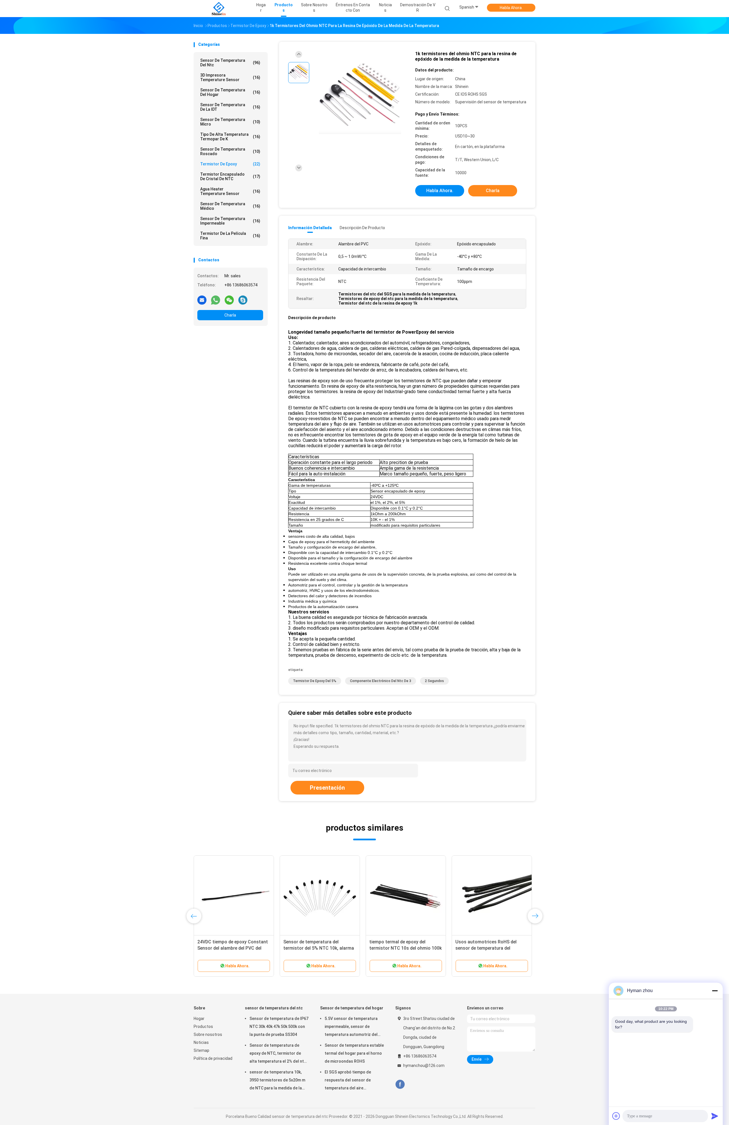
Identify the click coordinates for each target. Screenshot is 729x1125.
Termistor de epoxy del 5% (314, 681)
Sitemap (201, 1050)
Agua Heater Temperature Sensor (230, 191)
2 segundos (434, 681)
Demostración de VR (417, 8)
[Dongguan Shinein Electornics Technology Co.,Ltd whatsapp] (215, 299)
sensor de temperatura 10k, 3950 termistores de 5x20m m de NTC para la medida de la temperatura (277, 1081)
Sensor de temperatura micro (230, 121)
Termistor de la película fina (230, 235)
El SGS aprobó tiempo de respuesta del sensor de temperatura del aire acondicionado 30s (348, 1081)
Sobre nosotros (208, 1034)
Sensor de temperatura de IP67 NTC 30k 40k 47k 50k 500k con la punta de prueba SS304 (278, 1026)
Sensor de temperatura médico (230, 206)
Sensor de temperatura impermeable (230, 220)
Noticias (201, 1042)
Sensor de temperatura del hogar (230, 92)
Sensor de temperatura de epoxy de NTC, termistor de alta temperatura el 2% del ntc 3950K (277, 1054)
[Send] (714, 1116)
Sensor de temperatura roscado (230, 151)
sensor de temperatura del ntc (230, 62)
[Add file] (616, 1116)
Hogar (199, 1018)
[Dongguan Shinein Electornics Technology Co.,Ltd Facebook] (400, 1084)
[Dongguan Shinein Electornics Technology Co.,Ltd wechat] (229, 299)
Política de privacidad (213, 1058)
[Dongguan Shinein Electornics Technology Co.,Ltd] (219, 8)
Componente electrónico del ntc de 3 (380, 681)
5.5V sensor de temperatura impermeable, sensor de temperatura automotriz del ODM (351, 1027)
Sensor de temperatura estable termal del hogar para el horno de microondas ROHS (354, 1053)
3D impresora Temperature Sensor (230, 77)
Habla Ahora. (511, 7)
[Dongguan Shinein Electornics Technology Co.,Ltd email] (201, 299)
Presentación (327, 787)
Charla (230, 315)
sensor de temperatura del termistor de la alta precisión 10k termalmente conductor (490, 948)
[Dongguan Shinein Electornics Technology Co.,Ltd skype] (242, 299)
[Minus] (714, 990)
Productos (203, 1026)
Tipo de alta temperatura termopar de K (230, 136)
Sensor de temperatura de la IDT (230, 107)
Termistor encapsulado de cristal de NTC (230, 176)
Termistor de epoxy (230, 164)
